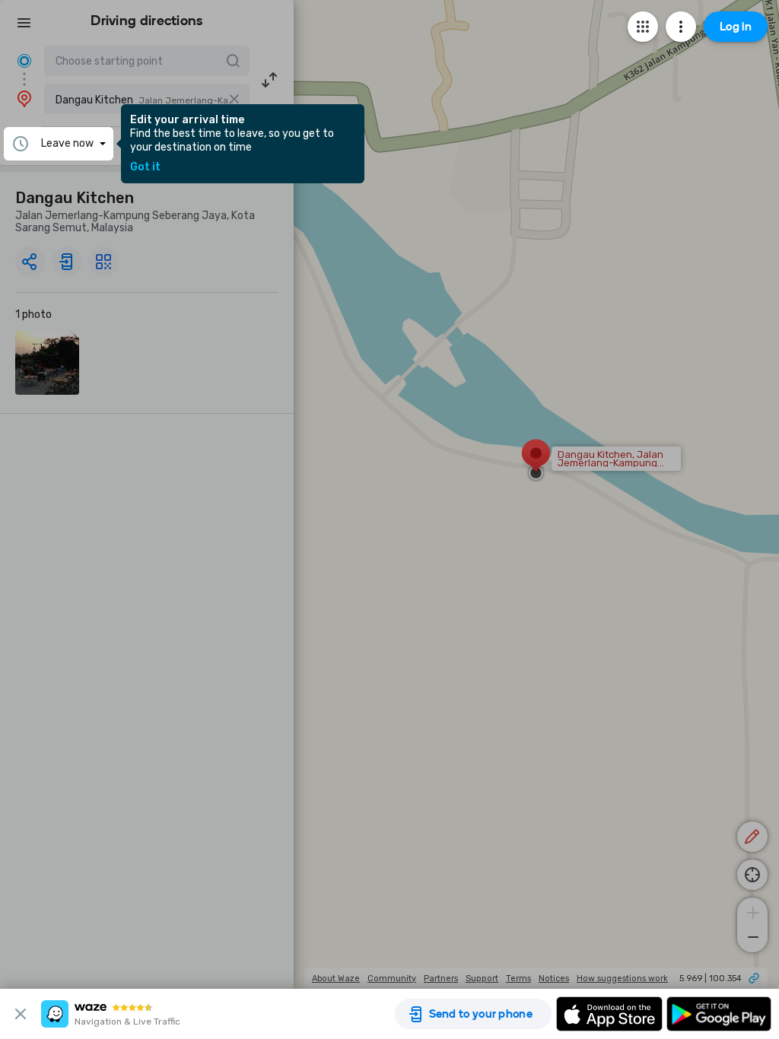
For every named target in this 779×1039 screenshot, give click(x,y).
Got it (145, 167)
